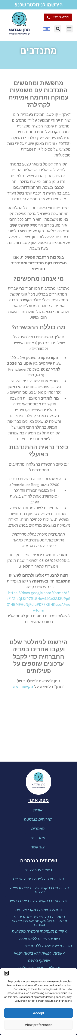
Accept (38, 1013)
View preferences (38, 1025)
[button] (6, 973)
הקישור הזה (23, 686)
